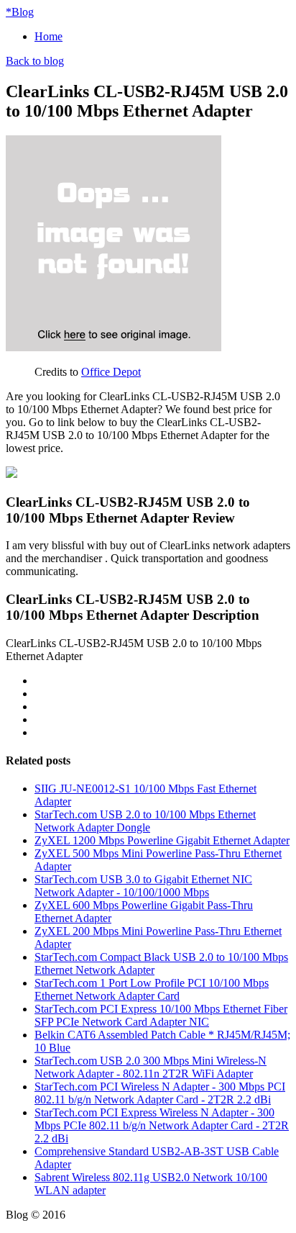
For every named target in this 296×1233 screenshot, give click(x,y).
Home (48, 36)
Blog (20, 12)
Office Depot (111, 372)
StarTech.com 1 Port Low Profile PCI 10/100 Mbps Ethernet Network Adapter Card (151, 989)
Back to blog (35, 61)
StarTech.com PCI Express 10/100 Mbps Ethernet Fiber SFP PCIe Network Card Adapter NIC (160, 1015)
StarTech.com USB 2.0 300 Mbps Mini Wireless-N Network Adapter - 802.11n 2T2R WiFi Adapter (150, 1067)
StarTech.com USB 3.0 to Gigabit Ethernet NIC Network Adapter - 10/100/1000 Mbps (143, 885)
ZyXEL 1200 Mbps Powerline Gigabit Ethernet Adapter (162, 840)
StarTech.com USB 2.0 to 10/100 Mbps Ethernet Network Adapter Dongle (145, 821)
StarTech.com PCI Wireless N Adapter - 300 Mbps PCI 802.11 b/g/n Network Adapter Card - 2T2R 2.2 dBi (159, 1093)
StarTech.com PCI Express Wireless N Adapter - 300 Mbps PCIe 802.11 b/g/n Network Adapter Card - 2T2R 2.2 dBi (161, 1125)
